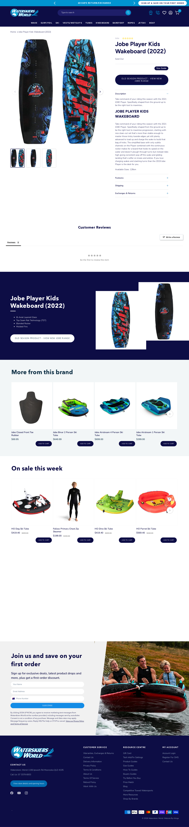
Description (120, 93)
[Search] (128, 12)
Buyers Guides (129, 774)
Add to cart (43, 444)
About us (87, 774)
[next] (170, 414)
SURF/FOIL (46, 23)
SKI (57, 23)
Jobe (117, 38)
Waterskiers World (156, 818)
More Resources (130, 794)
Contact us (167, 761)
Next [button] (100, 92)
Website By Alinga (171, 818)
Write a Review (173, 237)
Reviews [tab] (11, 242)
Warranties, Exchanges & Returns (98, 753)
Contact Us (88, 757)
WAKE (34, 23)
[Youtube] (19, 792)
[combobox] (94, 12)
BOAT (152, 23)
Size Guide (161, 68)
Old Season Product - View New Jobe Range (142, 79)
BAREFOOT (118, 23)
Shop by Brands (130, 798)
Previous (54, 3)
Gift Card (127, 753)
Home (13, 31)
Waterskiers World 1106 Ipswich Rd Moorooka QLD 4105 (36, 770)
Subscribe (47, 705)
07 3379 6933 (24, 774)
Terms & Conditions (92, 769)
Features (119, 177)
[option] (57, 91)
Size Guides (128, 765)
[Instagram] (26, 792)
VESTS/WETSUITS (72, 23)
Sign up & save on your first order (162, 3)
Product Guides (130, 761)
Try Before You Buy (132, 778)
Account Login (169, 753)
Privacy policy (89, 765)
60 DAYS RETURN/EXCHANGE (94, 3)
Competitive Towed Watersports (138, 790)
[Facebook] (11, 792)
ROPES (131, 23)
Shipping (119, 185)
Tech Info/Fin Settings (133, 757)
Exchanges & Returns (125, 193)
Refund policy (89, 782)
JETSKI (142, 23)
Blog (125, 786)
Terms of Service (91, 778)
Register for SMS (170, 757)
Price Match (128, 782)
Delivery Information (92, 761)
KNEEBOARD (102, 23)
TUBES (89, 23)
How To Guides (130, 769)
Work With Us (90, 786)
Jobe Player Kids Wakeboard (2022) (34, 31)
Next (134, 3)
